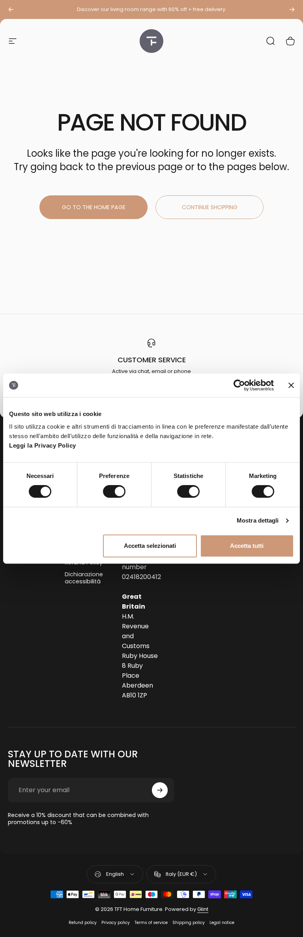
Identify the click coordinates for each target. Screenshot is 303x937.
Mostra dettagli (258, 520)
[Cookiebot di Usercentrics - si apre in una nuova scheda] (239, 385)
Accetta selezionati (150, 545)
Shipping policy (188, 923)
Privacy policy (115, 923)
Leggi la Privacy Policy (42, 445)
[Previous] (11, 9)
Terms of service (151, 923)
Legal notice (221, 923)
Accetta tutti (247, 545)
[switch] (114, 491)
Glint (202, 909)
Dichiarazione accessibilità (84, 578)
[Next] (292, 9)
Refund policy (83, 923)
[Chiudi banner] (291, 385)
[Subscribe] (160, 790)
